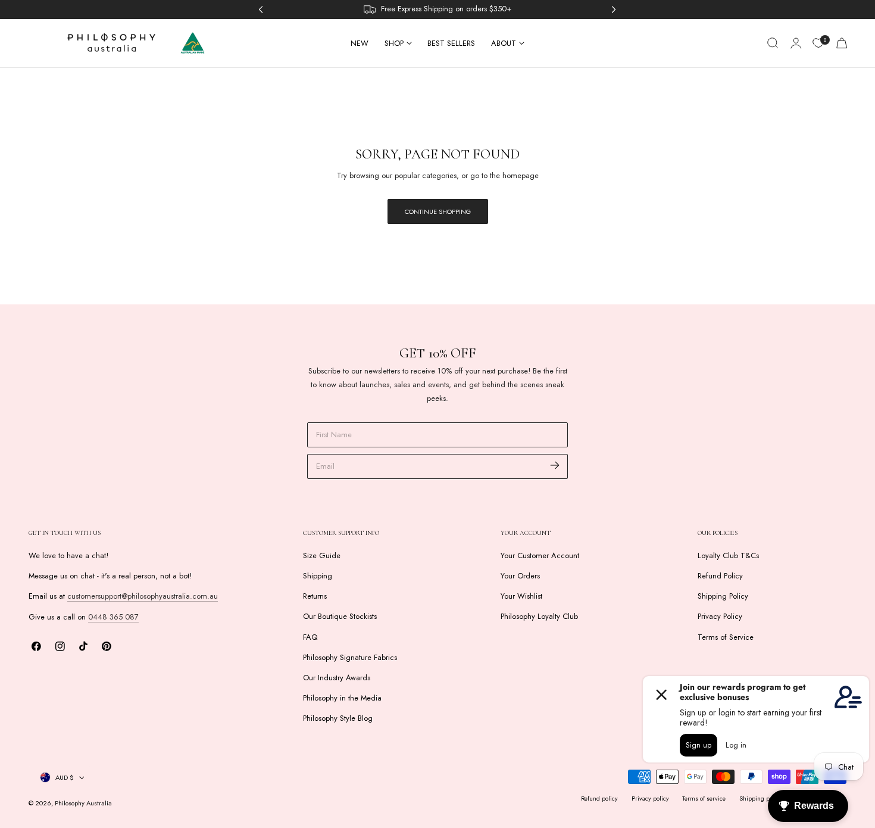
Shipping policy (760, 798)
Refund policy (599, 798)
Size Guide (321, 555)
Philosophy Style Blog (338, 718)
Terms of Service (726, 637)
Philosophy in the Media (342, 698)
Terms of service (704, 798)
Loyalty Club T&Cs (728, 555)
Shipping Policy (723, 596)
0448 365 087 (113, 616)
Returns (315, 596)
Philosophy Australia (83, 803)
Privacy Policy (720, 616)
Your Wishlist (521, 596)
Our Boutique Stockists (340, 616)
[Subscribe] (555, 465)
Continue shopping (438, 211)
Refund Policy (720, 575)
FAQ (310, 637)
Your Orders (520, 575)
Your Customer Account (540, 555)
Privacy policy (650, 798)
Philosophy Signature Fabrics (350, 657)
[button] (772, 43)
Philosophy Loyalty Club (539, 616)
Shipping (317, 575)
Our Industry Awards (336, 677)
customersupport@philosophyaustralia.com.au (142, 596)
